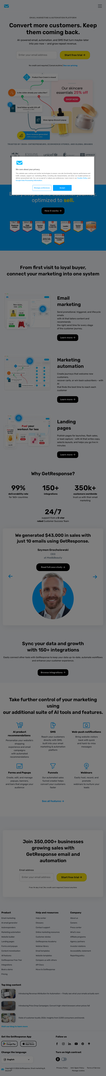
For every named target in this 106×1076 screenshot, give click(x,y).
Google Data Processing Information (29, 180)
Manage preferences (42, 188)
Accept (62, 188)
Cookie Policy (82, 178)
